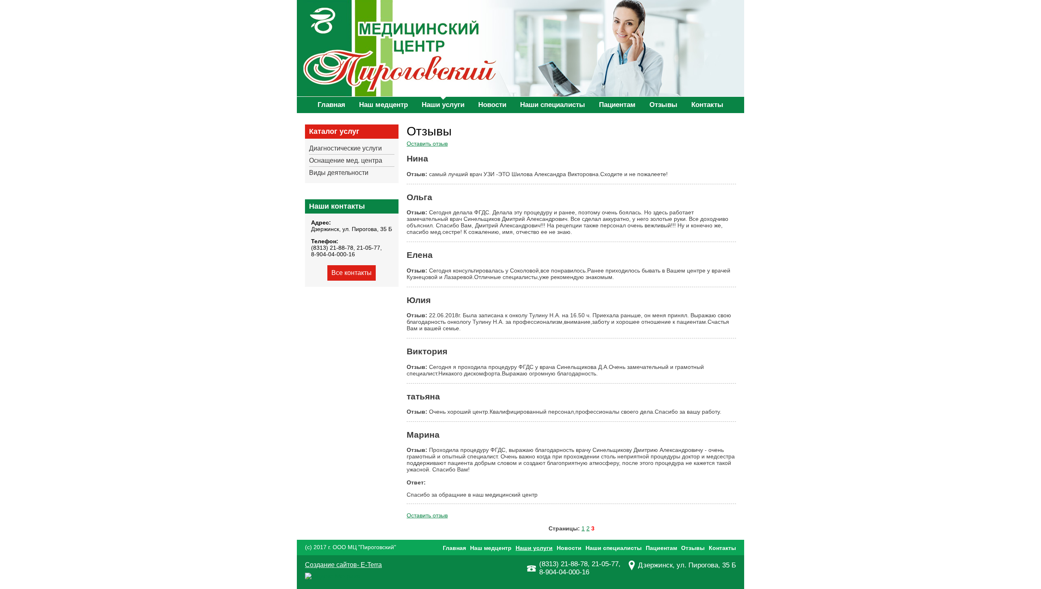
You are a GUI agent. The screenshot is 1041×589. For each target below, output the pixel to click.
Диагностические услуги (345, 148)
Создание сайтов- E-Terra (343, 564)
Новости (492, 105)
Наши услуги (443, 105)
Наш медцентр (383, 105)
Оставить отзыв (427, 143)
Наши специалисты (552, 105)
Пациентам (617, 105)
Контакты (707, 105)
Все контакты (351, 272)
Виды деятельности (338, 172)
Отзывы (663, 105)
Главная (331, 105)
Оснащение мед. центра (345, 160)
